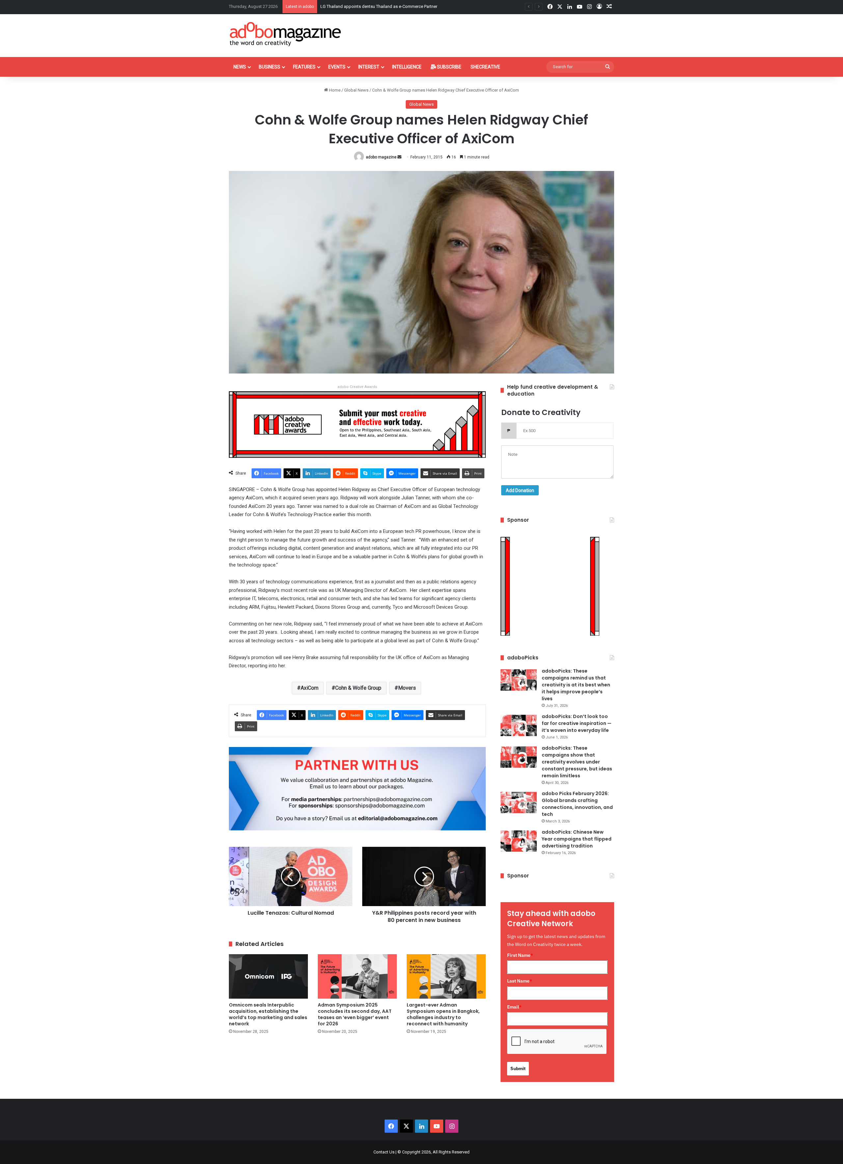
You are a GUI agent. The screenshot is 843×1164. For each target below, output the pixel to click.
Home (334, 90)
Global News (356, 90)
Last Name (519, 981)
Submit (518, 1068)
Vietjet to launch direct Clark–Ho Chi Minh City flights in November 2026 (387, 6)
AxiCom (309, 688)
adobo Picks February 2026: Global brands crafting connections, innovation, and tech (577, 804)
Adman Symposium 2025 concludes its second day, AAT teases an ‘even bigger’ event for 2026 (355, 1014)
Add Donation (520, 490)
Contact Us (383, 1152)
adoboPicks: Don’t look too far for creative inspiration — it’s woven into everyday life (577, 723)
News (239, 66)
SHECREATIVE (485, 66)
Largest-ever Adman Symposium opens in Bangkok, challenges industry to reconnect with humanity (443, 1014)
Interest (368, 66)
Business (269, 66)
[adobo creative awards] (357, 424)
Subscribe (448, 66)
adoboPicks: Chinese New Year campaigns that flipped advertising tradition (577, 839)
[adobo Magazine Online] (285, 34)
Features (304, 66)
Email (514, 1007)
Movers (407, 688)
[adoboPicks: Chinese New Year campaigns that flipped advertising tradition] (519, 841)
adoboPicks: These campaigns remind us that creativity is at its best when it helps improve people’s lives (576, 685)
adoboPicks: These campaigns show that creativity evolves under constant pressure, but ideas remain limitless (577, 762)
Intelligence (407, 66)
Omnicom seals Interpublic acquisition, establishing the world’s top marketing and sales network (268, 1014)
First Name (520, 955)
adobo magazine (381, 157)
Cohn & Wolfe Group (358, 688)
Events (336, 66)
